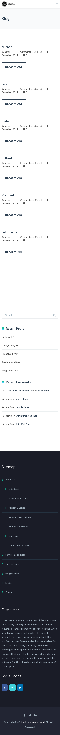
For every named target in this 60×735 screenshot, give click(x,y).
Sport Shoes (22, 398)
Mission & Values (17, 507)
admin (8, 51)
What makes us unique (20, 517)
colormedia (9, 232)
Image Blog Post (10, 370)
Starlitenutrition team (32, 721)
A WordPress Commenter (19, 390)
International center (18, 498)
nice (4, 84)
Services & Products (15, 554)
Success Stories (13, 564)
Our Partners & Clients (20, 545)
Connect (10, 592)
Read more (14, 66)
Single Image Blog (11, 362)
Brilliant (7, 158)
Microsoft (9, 195)
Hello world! (8, 337)
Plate (5, 121)
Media (9, 583)
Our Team (14, 536)
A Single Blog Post (11, 345)
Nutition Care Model (19, 526)
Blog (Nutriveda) (13, 573)
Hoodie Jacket (23, 407)
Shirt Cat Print (23, 424)
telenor (7, 47)
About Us (10, 479)
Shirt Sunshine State (26, 415)
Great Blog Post (10, 353)
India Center (15, 489)
